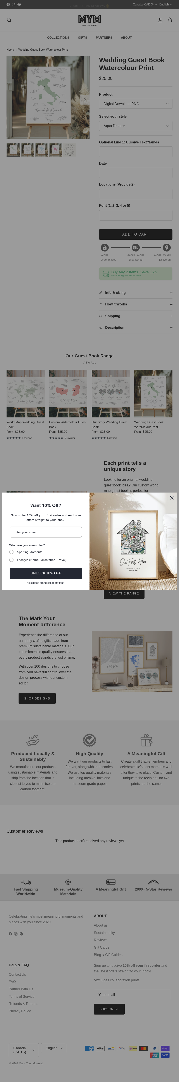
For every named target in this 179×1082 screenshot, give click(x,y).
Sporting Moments (29, 552)
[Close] (172, 498)
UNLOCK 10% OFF (46, 573)
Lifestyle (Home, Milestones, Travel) (42, 560)
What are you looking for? (27, 545)
